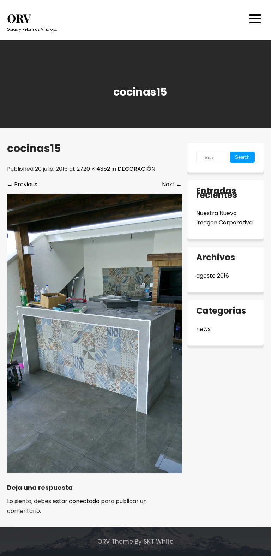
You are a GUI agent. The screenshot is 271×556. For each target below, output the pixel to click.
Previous (22, 184)
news (203, 329)
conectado (84, 501)
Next (172, 184)
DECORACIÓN (136, 169)
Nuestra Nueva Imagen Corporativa (224, 217)
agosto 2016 (212, 276)
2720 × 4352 (93, 169)
